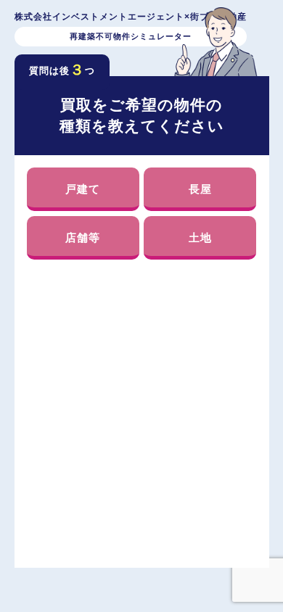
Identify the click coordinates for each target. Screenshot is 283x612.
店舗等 (82, 237)
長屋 (200, 189)
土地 (200, 237)
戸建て (82, 189)
